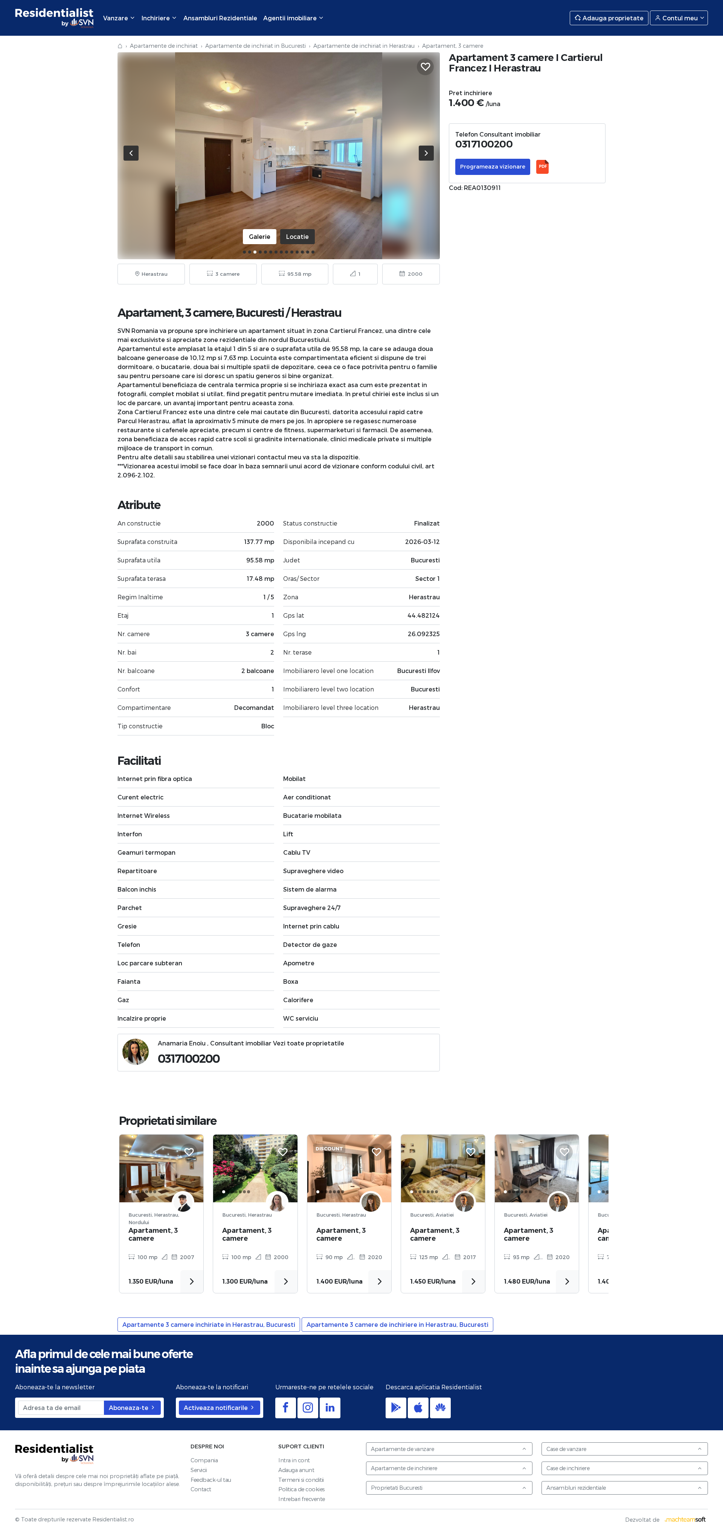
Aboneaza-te (129, 1407)
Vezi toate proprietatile (308, 1043)
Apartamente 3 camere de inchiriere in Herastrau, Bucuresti (397, 1324)
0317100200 (189, 1059)
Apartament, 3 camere (153, 1234)
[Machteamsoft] (685, 1519)
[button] (244, 252)
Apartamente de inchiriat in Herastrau (364, 46)
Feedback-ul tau (211, 1480)
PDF (542, 166)
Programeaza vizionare (492, 166)
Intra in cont (294, 1460)
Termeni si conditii (301, 1480)
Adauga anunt (296, 1470)
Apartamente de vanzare (402, 1449)
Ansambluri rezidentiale (576, 1487)
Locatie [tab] (297, 236)
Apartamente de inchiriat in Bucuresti (255, 46)
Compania (204, 1460)
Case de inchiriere (567, 1468)
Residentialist (54, 1454)
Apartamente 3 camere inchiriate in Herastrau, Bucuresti (208, 1324)
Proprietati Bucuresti (397, 1487)
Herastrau (316, 313)
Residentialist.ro (54, 18)
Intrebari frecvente (301, 1499)
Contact (201, 1489)
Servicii (199, 1470)
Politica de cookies (301, 1489)
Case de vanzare (566, 1449)
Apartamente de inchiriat (164, 46)
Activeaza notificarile (216, 1407)
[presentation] (131, 153)
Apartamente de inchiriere (404, 1468)
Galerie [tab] (259, 236)
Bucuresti (260, 313)
